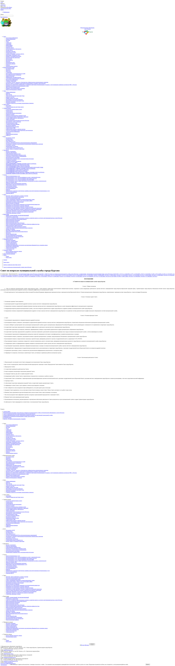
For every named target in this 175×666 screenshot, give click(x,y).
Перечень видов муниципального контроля (16, 183)
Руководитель (9, 139)
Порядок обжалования (11, 152)
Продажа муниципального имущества (15, 197)
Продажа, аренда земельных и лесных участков (17, 195)
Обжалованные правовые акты (13, 153)
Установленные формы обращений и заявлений (17, 116)
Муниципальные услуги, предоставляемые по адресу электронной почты (23, 177)
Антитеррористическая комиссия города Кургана (17, 120)
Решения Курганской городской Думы (15, 100)
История (8, 40)
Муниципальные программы (13, 157)
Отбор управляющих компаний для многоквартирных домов (20, 199)
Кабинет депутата (10, 97)
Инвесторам (6, 214)
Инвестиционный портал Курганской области (17, 231)
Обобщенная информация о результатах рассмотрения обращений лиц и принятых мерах (27, 245)
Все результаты (4, 17)
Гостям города (9, 50)
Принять (148, 664)
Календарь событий (10, 63)
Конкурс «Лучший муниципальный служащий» (14, 418)
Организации (9, 46)
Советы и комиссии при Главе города (15, 107)
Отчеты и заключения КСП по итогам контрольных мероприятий (21, 142)
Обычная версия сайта (6, 8)
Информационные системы (12, 126)
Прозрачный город (10, 62)
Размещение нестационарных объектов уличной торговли (19, 206)
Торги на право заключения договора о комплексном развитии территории (23, 209)
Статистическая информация (13, 131)
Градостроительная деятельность (13, 49)
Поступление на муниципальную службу (15, 73)
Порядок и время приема (12, 241)
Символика (8, 42)
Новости (8, 93)
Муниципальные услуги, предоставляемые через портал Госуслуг (21, 178)
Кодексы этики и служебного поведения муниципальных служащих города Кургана (26, 83)
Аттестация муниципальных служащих (15, 78)
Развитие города (10, 47)
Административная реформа (12, 124)
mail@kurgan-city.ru (8, 650)
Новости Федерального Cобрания (14, 89)
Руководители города (11, 52)
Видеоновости (9, 60)
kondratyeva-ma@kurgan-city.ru (11, 661)
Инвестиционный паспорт (12, 221)
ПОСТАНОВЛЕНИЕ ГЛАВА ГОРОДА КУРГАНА (18, 166)
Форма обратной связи (11, 234)
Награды (8, 61)
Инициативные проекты (12, 66)
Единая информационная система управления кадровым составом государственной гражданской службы (28, 415)
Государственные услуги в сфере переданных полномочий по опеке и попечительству (26, 181)
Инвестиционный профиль (12, 237)
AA (1, 4)
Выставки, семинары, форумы (13, 230)
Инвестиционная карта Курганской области (16, 219)
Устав (7, 41)
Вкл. (8, 7)
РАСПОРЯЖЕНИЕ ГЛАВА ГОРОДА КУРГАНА (17, 169)
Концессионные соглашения (12, 203)
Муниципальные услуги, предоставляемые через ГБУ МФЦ (20, 179)
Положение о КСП (10, 137)
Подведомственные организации (13, 113)
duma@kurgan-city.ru (8, 653)
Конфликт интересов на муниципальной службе (17, 86)
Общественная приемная (12, 134)
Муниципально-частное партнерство (14, 236)
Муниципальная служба (9, 67)
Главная (5, 259)
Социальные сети (10, 248)
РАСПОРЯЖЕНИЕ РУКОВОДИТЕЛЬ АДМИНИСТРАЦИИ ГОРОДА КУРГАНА (25, 172)
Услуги (5, 174)
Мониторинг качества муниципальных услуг (16, 184)
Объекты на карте (10, 114)
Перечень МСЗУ (10, 193)
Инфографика (9, 45)
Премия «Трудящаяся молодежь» (13, 56)
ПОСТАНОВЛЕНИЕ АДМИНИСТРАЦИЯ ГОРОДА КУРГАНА (21, 163)
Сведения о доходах (10, 145)
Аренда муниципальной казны (13, 198)
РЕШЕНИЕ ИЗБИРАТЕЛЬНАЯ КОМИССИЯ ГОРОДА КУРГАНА (22, 173)
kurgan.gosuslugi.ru (8, 662)
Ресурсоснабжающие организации (14, 235)
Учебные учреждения (11, 81)
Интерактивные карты (11, 252)
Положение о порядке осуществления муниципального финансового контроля (24, 144)
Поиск (4, 255)
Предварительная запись (12, 187)
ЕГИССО (8, 135)
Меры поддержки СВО (11, 182)
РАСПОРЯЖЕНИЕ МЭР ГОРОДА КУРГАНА (16, 171)
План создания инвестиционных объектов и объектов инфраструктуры (22, 224)
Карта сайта (9, 257)
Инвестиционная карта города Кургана (15, 223)
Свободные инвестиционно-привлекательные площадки (19, 227)
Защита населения (10, 119)
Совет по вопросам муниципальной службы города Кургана (17, 267)
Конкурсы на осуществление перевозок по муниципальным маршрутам (23, 204)
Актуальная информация (12, 37)
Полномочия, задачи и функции (13, 121)
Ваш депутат (9, 94)
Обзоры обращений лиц (11, 243)
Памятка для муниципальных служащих (15, 88)
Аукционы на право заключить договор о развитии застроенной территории (24, 208)
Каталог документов (11, 151)
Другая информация (10, 188)
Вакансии (8, 69)
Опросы (8, 65)
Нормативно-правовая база (12, 246)
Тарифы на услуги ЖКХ (11, 162)
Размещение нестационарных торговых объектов (17, 205)
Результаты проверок (11, 125)
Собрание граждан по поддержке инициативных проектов (19, 103)
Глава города (6, 104)
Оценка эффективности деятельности (15, 118)
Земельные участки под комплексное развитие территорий (19, 211)
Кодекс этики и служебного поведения (15, 148)
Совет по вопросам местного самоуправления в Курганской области (19, 414)
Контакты (8, 132)
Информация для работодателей (13, 77)
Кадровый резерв (10, 68)
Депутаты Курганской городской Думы (15, 95)
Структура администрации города (14, 109)
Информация (6, 12)
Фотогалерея (9, 58)
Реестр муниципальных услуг (13, 176)
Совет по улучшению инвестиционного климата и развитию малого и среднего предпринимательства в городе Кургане (34, 218)
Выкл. (10, 7)
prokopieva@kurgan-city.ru (10, 657)
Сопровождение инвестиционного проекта (16, 226)
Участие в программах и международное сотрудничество (19, 130)
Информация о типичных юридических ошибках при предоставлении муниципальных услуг (28, 190)
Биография (8, 105)
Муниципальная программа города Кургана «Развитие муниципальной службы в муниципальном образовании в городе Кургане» (33, 412)
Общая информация (10, 39)
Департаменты (9, 111)
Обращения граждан (8, 239)
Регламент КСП (9, 140)
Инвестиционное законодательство (14, 225)
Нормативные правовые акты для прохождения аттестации (20, 158)
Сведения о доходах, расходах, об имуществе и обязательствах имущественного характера (27, 82)
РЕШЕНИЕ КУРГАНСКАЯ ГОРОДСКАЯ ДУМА (17, 165)
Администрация (7, 108)
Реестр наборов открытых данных (14, 251)
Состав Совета (6, 411)
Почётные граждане (10, 51)
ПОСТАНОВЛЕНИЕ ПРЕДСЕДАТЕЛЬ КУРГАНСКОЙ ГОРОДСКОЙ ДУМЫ (24, 167)
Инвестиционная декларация (13, 220)
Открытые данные (7, 250)
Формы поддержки (10, 229)
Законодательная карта (11, 247)
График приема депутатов (12, 98)
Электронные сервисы (11, 185)
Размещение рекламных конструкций (15, 202)
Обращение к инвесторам (12, 216)
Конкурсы (8, 71)
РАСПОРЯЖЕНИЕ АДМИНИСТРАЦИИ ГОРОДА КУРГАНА (20, 168)
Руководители (9, 110)
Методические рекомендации (13, 87)
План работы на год (10, 141)
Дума (4, 90)
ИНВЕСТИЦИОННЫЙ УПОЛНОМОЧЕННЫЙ (17, 215)
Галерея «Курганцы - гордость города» (15, 53)
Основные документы (11, 160)
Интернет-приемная (10, 102)
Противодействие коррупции (13, 57)
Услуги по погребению (11, 192)
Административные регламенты (13, 161)
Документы (6, 150)
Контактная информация (12, 79)
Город (4, 36)
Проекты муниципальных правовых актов (16, 115)
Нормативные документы (12, 146)
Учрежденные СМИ (10, 127)
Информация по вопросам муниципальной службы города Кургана (19, 416)
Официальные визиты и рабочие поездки (15, 129)
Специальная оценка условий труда (14, 147)
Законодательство (10, 76)
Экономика (8, 44)
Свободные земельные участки (13, 213)
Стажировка (9, 72)
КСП (4, 136)
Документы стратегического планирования (16, 156)
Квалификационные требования (13, 74)
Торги (4, 194)
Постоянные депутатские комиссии (14, 99)
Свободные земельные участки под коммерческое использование (21, 210)
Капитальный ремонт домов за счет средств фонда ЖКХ (19, 200)
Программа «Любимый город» (13, 55)
